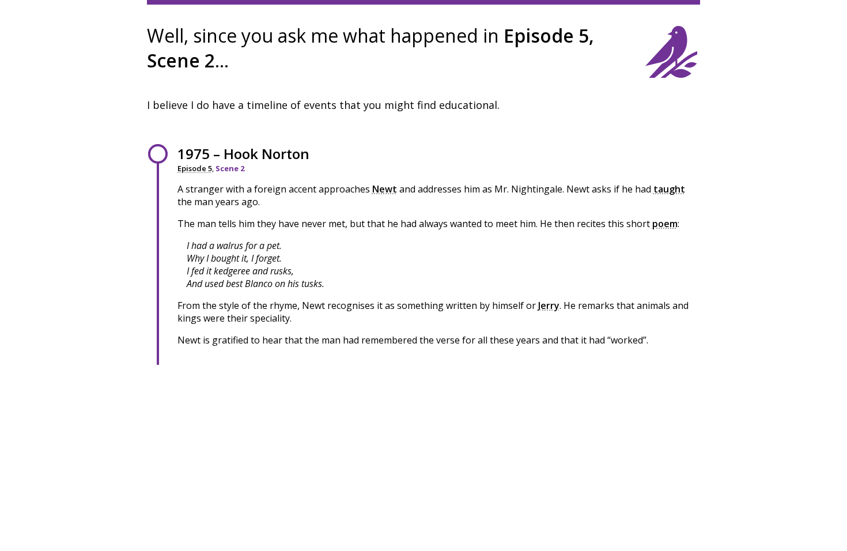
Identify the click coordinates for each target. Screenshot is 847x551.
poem (665, 223)
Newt (384, 189)
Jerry (548, 305)
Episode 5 (194, 168)
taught (669, 189)
